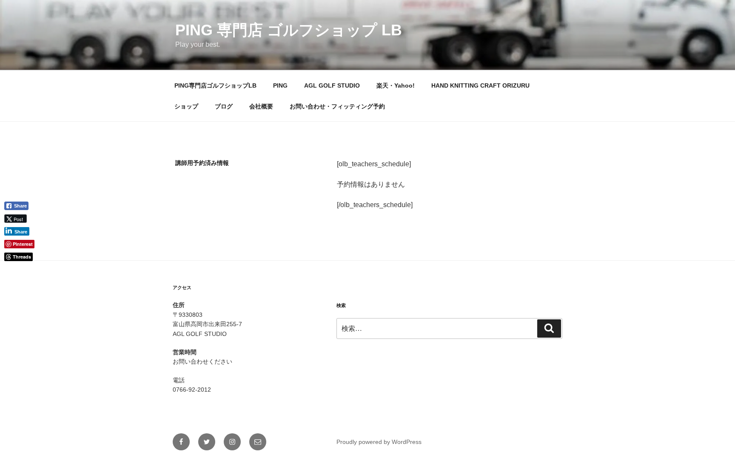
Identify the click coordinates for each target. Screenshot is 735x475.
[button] (19, 271)
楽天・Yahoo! (395, 85)
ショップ (186, 106)
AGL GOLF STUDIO (332, 85)
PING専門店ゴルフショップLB (215, 85)
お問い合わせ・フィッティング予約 (337, 106)
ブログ (224, 106)
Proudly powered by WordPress (379, 441)
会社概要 (261, 106)
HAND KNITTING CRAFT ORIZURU (480, 85)
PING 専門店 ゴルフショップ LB (288, 30)
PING (280, 85)
